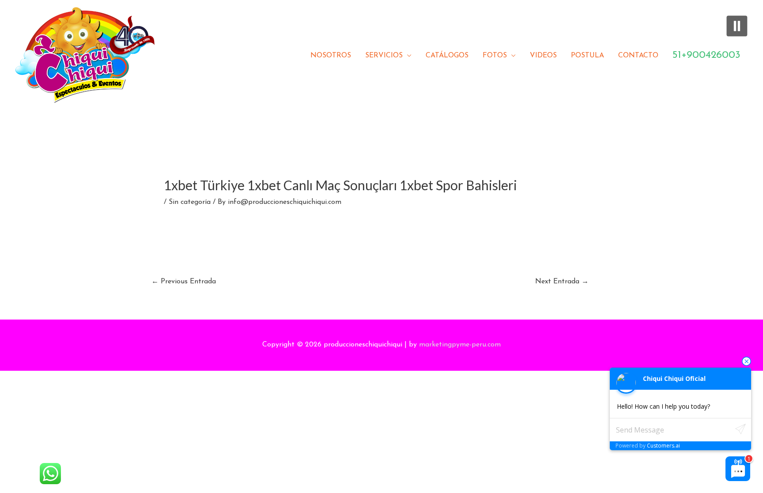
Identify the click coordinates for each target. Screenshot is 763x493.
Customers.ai (663, 445)
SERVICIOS (384, 55)
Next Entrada (562, 281)
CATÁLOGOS (447, 55)
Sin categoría (190, 202)
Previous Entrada (183, 281)
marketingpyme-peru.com (460, 344)
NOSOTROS (330, 55)
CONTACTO (638, 55)
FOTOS (495, 55)
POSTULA (587, 55)
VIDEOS (543, 55)
